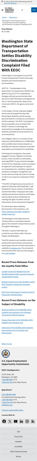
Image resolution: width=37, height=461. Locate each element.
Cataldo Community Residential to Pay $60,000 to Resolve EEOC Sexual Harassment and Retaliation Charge (18, 274)
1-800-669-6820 (7, 380)
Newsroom (13, 17)
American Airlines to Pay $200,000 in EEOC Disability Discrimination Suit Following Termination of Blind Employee (17, 312)
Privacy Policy (18, 436)
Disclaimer (18, 441)
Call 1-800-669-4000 (9, 394)
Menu (34, 10)
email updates (10, 253)
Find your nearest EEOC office (12, 410)
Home (4, 17)
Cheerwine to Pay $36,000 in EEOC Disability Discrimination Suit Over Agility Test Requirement (17, 330)
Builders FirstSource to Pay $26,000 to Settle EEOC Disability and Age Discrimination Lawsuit (18, 284)
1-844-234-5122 (7, 382)
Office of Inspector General (18, 451)
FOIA (18, 431)
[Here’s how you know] (18, 2)
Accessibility (18, 446)
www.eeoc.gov (15, 248)
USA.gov (18, 456)
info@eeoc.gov (7, 405)
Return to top (7, 344)
